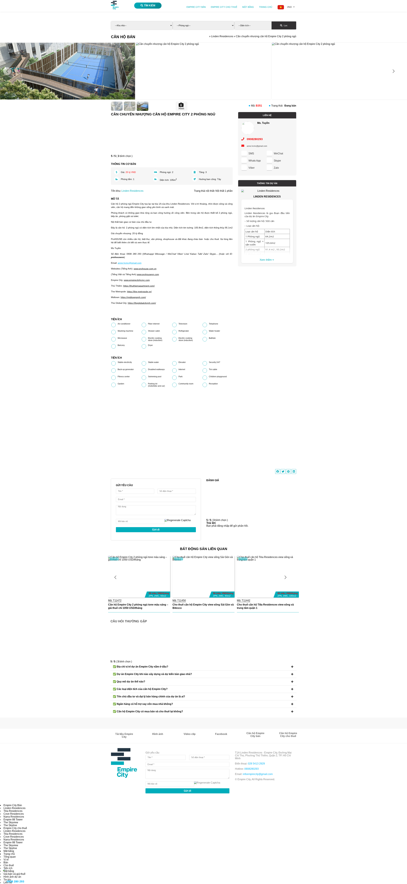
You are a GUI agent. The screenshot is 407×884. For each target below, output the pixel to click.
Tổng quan (9, 856)
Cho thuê (114, 558)
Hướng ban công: (208, 179)
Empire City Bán (196, 7)
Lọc (285, 25)
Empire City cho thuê (224, 7)
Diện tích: (165, 180)
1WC (285, 596)
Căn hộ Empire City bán (255, 734)
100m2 (228, 596)
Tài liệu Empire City (124, 735)
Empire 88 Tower (13, 819)
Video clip (190, 734)
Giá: (123, 172)
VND (289, 6)
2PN (151, 596)
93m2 (163, 596)
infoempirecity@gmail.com (258, 774)
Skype (277, 160)
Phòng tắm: (127, 179)
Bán (5, 862)
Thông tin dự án (267, 183)
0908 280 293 (15, 881)
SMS (251, 153)
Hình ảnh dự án (12, 876)
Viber (251, 167)
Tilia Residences (12, 811)
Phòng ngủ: (166, 172)
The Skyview (10, 822)
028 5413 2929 (256, 763)
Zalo (276, 167)
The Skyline (10, 825)
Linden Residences (132, 190)
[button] (393, 71)
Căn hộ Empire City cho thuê (288, 734)
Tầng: (202, 172)
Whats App (254, 160)
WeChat (278, 153)
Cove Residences (13, 813)
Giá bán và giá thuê (14, 874)
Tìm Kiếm (149, 5)
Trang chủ (265, 7)
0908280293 (254, 139)
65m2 (292, 596)
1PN (279, 596)
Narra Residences (13, 816)
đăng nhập (223, 525)
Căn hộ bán (123, 37)
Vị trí (6, 859)
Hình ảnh (157, 734)
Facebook (221, 734)
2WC (156, 596)
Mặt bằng (248, 7)
